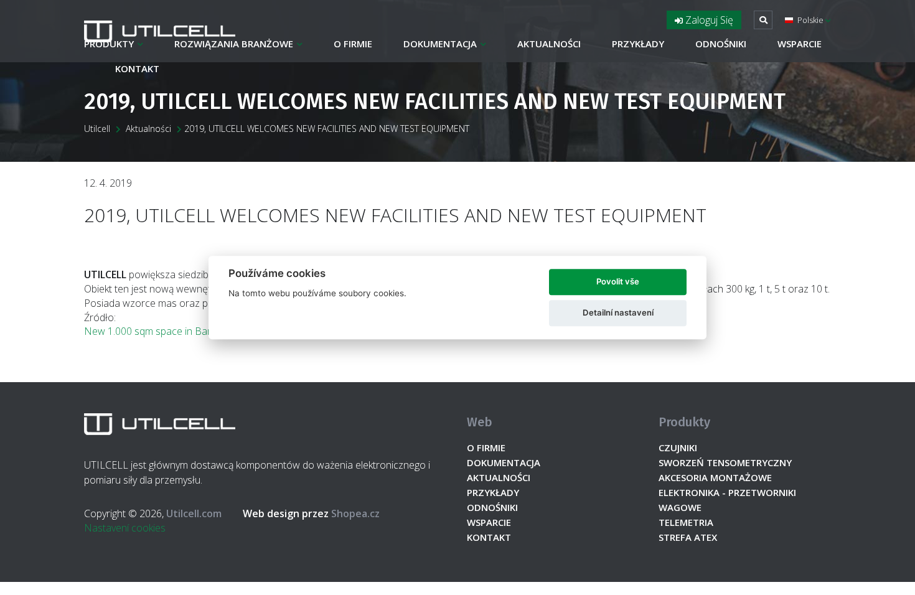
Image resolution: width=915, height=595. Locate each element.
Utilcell (97, 128)
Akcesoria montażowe (715, 477)
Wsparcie (799, 43)
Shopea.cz (311, 513)
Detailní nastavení (618, 312)
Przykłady (638, 43)
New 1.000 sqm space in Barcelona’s (165, 331)
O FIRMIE (353, 43)
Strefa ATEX (688, 537)
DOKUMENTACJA (440, 43)
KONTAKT (137, 68)
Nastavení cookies (125, 528)
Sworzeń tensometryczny (725, 462)
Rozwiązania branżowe (233, 43)
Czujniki (678, 447)
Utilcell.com (194, 513)
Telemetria (686, 522)
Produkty (109, 43)
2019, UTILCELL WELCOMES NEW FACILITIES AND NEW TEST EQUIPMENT (326, 128)
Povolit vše (617, 281)
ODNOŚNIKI (720, 43)
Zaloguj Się (708, 20)
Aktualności (549, 43)
